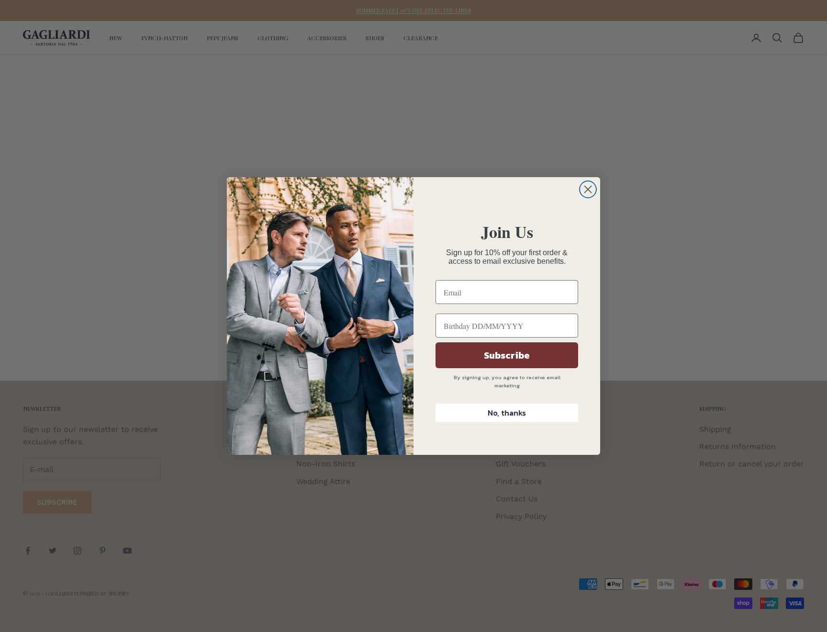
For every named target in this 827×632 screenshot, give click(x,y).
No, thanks (507, 412)
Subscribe (507, 355)
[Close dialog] (588, 189)
